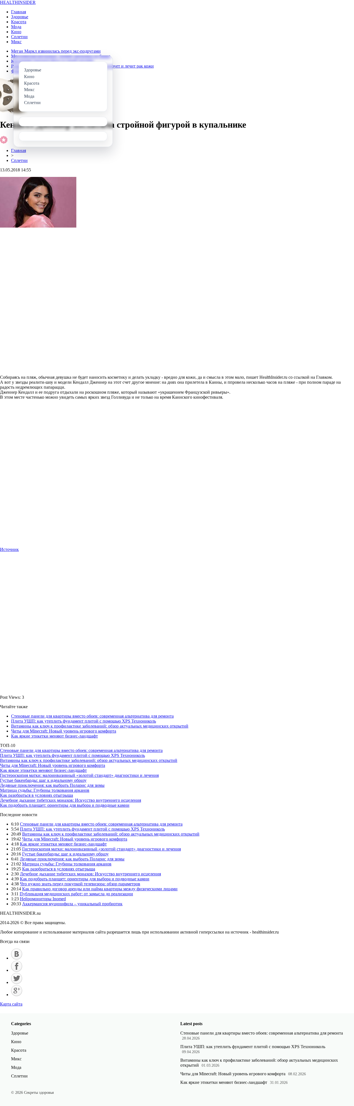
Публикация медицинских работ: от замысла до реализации (76, 893)
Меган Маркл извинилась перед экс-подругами (56, 51)
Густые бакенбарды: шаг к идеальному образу (43, 780)
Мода (16, 26)
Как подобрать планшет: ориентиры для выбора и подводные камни (64, 805)
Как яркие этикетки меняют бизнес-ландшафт (54, 736)
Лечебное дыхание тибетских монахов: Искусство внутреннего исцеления (70, 800)
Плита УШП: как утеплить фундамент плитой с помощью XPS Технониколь (83, 721)
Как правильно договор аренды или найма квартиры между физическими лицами (100, 888)
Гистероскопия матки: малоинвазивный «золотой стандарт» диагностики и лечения (79, 775)
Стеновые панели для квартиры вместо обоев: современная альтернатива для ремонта (92, 716)
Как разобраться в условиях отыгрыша (36, 795)
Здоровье (19, 16)
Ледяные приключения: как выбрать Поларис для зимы (52, 785)
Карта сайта (11, 1004)
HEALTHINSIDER (18, 2)
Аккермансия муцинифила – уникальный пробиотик (72, 903)
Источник (9, 549)
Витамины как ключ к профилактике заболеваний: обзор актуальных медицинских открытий (99, 726)
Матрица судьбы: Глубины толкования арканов (44, 790)
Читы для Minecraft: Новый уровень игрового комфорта (63, 731)
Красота (18, 21)
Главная (18, 11)
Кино (16, 31)
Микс (16, 41)
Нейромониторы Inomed (43, 898)
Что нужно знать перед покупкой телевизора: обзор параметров (80, 883)
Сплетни (19, 36)
